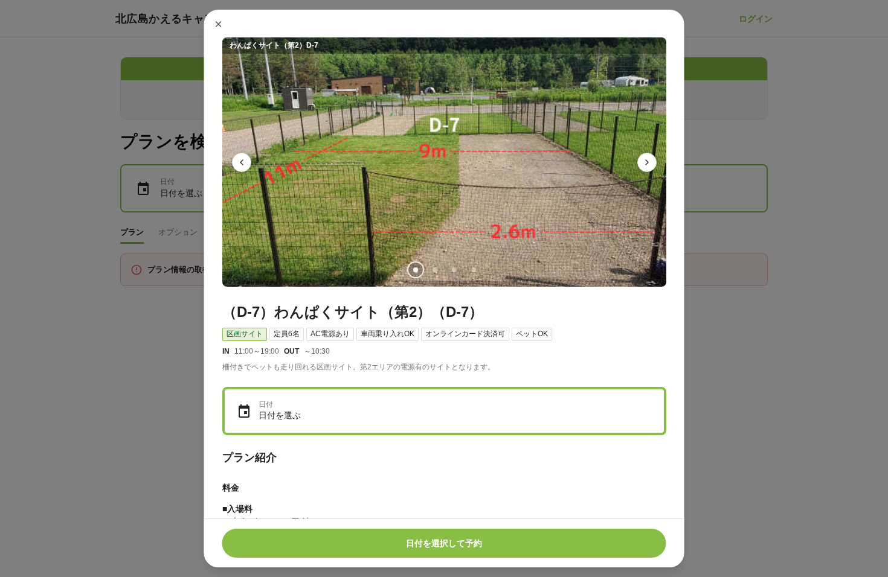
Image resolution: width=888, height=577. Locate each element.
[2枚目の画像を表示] (434, 270)
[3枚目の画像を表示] (453, 270)
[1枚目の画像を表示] (415, 270)
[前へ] (241, 162)
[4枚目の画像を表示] (473, 270)
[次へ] (647, 162)
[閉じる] (219, 24)
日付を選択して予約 (444, 543)
